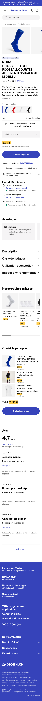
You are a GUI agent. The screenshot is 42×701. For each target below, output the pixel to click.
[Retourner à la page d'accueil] (18, 10)
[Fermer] (38, 3)
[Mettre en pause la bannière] (34, 3)
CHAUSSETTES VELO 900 (9, 312)
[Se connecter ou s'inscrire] (31, 10)
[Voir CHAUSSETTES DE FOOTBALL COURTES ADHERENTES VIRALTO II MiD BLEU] (8, 361)
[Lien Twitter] (9, 624)
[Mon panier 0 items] (37, 10)
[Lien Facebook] (4, 624)
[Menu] (5, 10)
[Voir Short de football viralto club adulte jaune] (8, 377)
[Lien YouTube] (14, 624)
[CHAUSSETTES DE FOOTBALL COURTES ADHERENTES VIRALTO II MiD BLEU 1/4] (16, 40)
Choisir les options (21, 411)
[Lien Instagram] (19, 624)
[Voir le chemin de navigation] (3, 24)
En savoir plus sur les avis (11, 447)
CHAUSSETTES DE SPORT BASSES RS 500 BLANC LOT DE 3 (27, 314)
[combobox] (21, 134)
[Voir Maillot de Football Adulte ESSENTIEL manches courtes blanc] (8, 390)
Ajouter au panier (21, 155)
